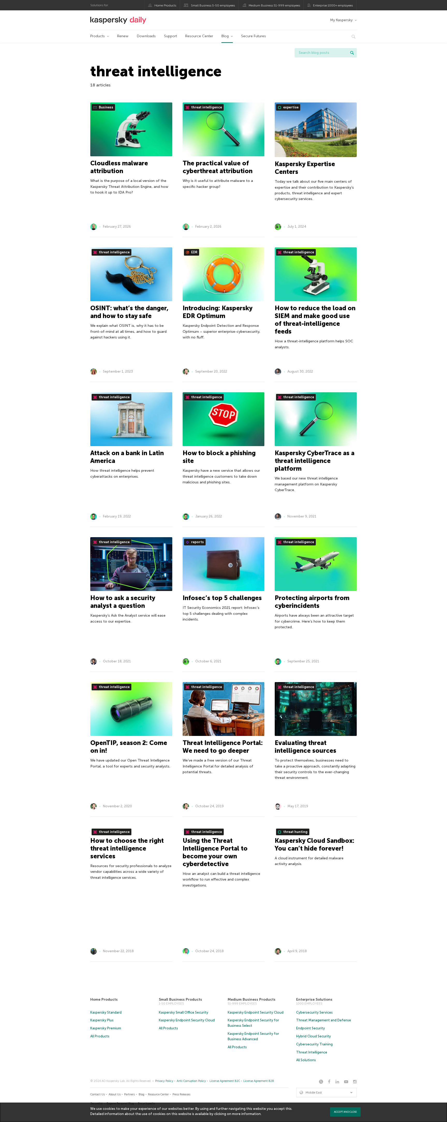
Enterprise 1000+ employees (333, 5)
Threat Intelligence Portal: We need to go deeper (223, 746)
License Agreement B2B (258, 1081)
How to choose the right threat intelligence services (127, 848)
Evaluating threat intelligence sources (305, 746)
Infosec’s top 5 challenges (222, 598)
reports (197, 542)
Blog (225, 36)
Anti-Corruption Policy (191, 1081)
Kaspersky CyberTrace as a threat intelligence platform (314, 460)
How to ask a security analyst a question (122, 601)
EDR (193, 252)
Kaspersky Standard (106, 1012)
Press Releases (181, 1094)
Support (170, 36)
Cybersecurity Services (314, 1012)
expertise (290, 107)
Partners (129, 1094)
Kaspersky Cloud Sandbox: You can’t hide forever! (314, 844)
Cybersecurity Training (314, 1044)
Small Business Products (180, 999)
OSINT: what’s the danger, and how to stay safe (129, 312)
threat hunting (295, 832)
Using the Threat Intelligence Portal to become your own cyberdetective (215, 852)
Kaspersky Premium (105, 1028)
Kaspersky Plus (102, 1020)
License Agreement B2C (225, 1081)
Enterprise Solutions (314, 999)
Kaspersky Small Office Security (183, 1012)
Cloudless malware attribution (119, 167)
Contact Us (97, 1094)
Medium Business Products (251, 999)
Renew (123, 36)
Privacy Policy (164, 1081)
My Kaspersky (341, 20)
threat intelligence (206, 107)
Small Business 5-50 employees (213, 5)
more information (246, 1114)
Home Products (165, 5)
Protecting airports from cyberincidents (312, 601)
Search (352, 52)
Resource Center (199, 36)
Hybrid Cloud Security (313, 1036)
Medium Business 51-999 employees (274, 5)
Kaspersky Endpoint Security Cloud (187, 1020)
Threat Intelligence (311, 1052)
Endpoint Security (310, 1028)
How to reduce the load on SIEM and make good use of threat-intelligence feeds (315, 319)
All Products (99, 1036)
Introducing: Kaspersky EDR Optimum (217, 312)
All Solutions (306, 1060)
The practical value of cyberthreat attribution (217, 167)
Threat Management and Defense (323, 1020)
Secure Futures (253, 36)
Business (105, 107)
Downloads (146, 36)
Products (97, 36)
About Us (115, 1094)
